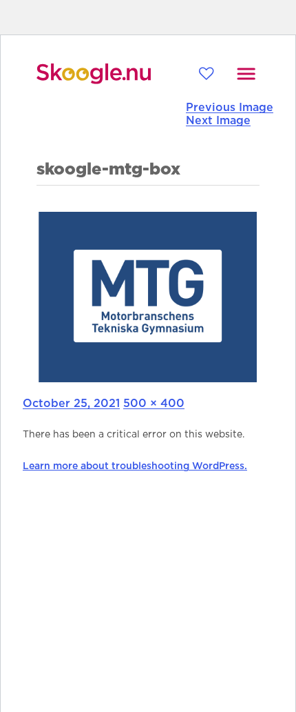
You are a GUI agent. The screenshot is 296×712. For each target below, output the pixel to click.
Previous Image (229, 107)
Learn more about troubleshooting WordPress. (135, 466)
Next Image (218, 120)
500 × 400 (153, 403)
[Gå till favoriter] (206, 73)
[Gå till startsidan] (93, 73)
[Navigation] (246, 74)
